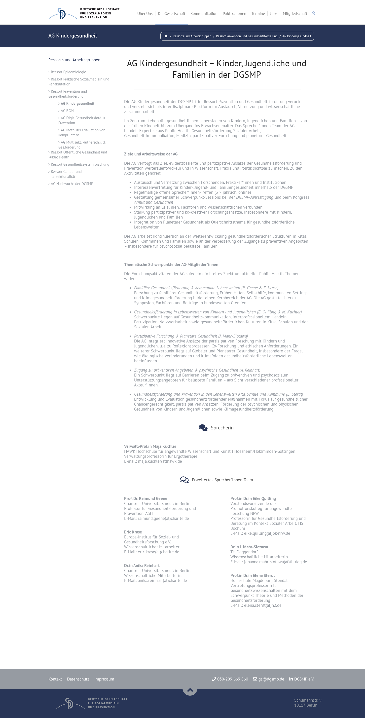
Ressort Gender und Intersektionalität (65, 174)
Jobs (274, 13)
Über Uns (145, 13)
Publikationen (234, 13)
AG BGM (67, 110)
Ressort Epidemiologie (68, 72)
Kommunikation (204, 13)
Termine (258, 13)
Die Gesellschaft (171, 13)
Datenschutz (78, 679)
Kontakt (55, 679)
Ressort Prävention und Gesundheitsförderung (247, 36)
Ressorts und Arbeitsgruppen (192, 36)
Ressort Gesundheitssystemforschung (80, 164)
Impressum (104, 679)
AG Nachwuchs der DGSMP (72, 183)
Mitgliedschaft (295, 13)
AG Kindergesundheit (296, 36)
